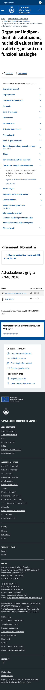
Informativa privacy (8, 635)
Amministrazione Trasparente (18, 18)
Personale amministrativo (11, 449)
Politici (3, 445)
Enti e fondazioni (7, 442)
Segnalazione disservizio (10, 624)
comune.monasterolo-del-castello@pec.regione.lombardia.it (14, 593)
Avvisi (3, 538)
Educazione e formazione (10, 495)
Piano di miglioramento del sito (13, 650)
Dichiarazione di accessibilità (12, 646)
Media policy (6, 671)
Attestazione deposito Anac (15, 293)
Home (3, 18)
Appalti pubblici (7, 481)
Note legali (5, 639)
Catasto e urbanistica (9, 484)
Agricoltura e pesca (8, 518)
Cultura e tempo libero (9, 469)
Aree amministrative (9, 434)
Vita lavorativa (6, 473)
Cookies (4, 642)
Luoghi (3, 551)
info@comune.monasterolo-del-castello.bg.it (24, 597)
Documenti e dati (7, 453)
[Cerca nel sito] (39, 10)
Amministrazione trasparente (12, 631)
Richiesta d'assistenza (9, 627)
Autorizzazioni (6, 514)
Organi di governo (8, 431)
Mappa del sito (7, 675)
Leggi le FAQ (6, 616)
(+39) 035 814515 (11, 583)
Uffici (3, 438)
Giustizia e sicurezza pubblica (12, 499)
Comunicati (5, 534)
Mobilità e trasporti (8, 492)
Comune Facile (25, 682)
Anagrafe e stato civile (10, 466)
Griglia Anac (9, 298)
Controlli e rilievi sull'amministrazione (17, 21)
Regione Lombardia (9, 3)
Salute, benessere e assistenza (13, 510)
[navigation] (2, 9)
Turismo (4, 488)
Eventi (3, 554)
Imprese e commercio (9, 477)
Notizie (4, 530)
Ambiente (5, 507)
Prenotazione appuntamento (12, 620)
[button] (22, 89)
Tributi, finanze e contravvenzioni (13, 503)
